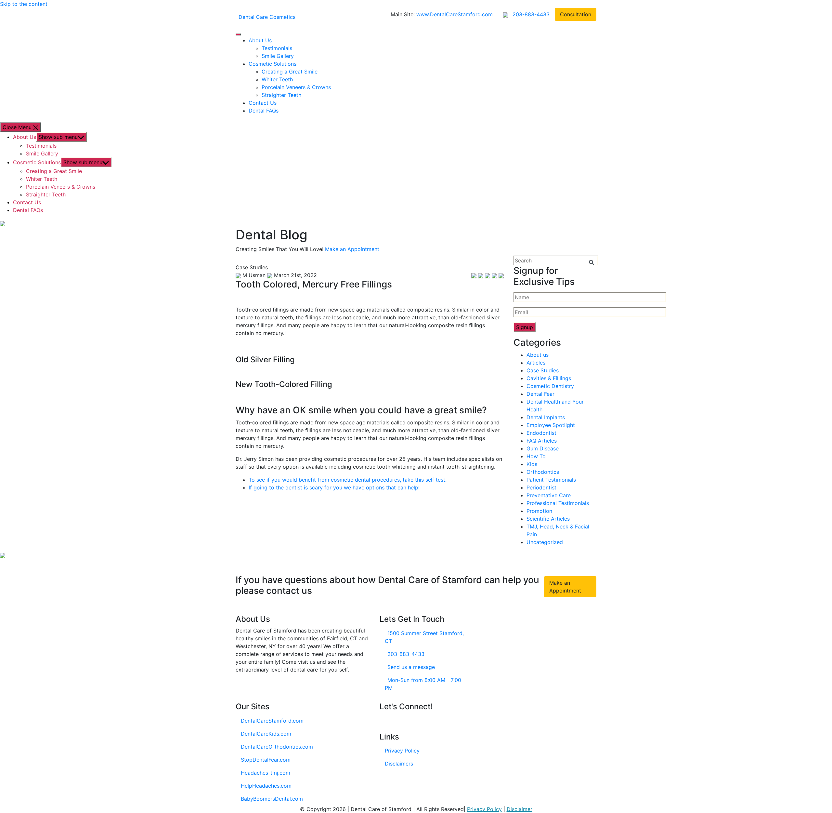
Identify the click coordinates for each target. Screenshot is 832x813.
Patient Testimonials (551, 479)
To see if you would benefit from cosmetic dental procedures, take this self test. (348, 479)
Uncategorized (544, 542)
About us (537, 355)
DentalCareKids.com (266, 733)
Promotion (539, 511)
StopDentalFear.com (266, 759)
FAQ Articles (541, 440)
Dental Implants (545, 417)
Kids (531, 464)
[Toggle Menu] (238, 34)
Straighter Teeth (281, 95)
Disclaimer (519, 809)
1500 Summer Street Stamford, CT (424, 637)
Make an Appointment (352, 249)
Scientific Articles (548, 518)
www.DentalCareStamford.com (454, 14)
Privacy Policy (402, 750)
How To (536, 456)
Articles (535, 362)
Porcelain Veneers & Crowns (296, 87)
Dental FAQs (264, 110)
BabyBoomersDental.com (272, 798)
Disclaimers (399, 763)
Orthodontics (542, 472)
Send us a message (411, 667)
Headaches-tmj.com (265, 772)
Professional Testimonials (557, 503)
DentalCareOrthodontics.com (277, 746)
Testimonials (277, 48)
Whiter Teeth (277, 79)
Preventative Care (548, 495)
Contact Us (263, 103)
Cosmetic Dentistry (550, 386)
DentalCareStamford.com (272, 720)
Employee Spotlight (550, 425)
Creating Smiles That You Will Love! (279, 249)
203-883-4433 (405, 654)
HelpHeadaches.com (266, 785)
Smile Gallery (278, 56)
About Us (260, 40)
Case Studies (542, 370)
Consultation (575, 14)
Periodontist (541, 487)
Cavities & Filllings (548, 378)
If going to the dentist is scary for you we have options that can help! (334, 487)
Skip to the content (23, 4)
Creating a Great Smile (290, 71)
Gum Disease (542, 448)
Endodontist (541, 433)
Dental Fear (540, 394)
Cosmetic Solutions (272, 63)
